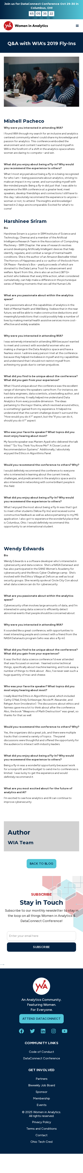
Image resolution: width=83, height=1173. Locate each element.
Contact (41, 1135)
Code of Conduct (41, 1052)
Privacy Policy (41, 1122)
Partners (41, 1079)
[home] (25, 25)
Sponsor (41, 1092)
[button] (77, 25)
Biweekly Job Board (41, 1085)
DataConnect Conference (41, 1058)
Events (42, 1105)
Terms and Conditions (41, 1128)
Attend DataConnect (41, 1018)
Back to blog (41, 863)
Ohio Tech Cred (41, 1142)
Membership (41, 1098)
